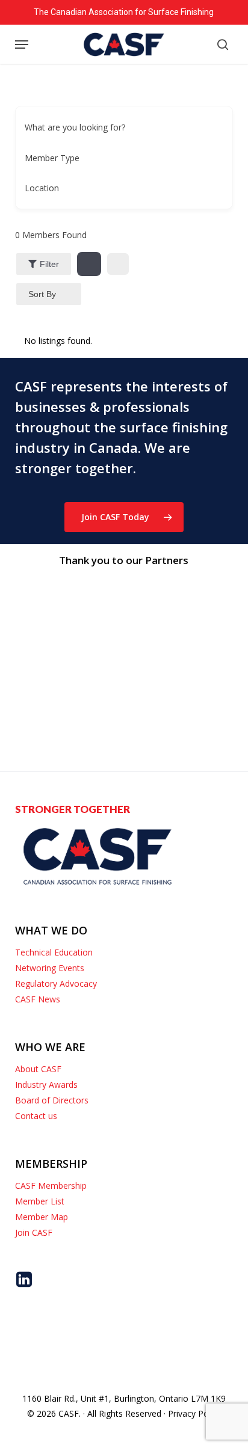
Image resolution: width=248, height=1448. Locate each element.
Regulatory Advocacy (56, 983)
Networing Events (49, 968)
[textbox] (52, 158)
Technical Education (54, 952)
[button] (21, 44)
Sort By (42, 294)
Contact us (36, 1115)
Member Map (41, 1217)
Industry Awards (46, 1084)
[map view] (118, 264)
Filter (49, 264)
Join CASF (33, 1232)
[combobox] (120, 158)
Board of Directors (51, 1100)
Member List (39, 1201)
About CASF (38, 1069)
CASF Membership (51, 1185)
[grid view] (89, 264)
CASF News (37, 999)
